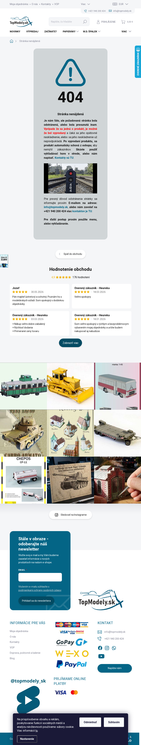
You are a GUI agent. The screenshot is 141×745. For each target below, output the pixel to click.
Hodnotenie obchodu (70, 269)
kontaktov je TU (82, 211)
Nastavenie (27, 739)
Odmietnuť (90, 722)
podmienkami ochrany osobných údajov (39, 590)
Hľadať (85, 21)
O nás (35, 4)
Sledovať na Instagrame (74, 514)
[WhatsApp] (113, 647)
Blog (12, 658)
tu (36, 730)
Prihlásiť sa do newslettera (36, 600)
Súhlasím (114, 722)
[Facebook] (100, 647)
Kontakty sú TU (64, 157)
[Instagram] (107, 647)
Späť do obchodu (73, 254)
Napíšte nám (115, 668)
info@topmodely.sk (114, 631)
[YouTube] (101, 655)
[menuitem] (16, 31)
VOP (56, 4)
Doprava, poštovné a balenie (25, 652)
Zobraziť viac (70, 343)
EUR (121, 4)
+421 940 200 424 (114, 638)
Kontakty (46, 4)
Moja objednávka (19, 4)
